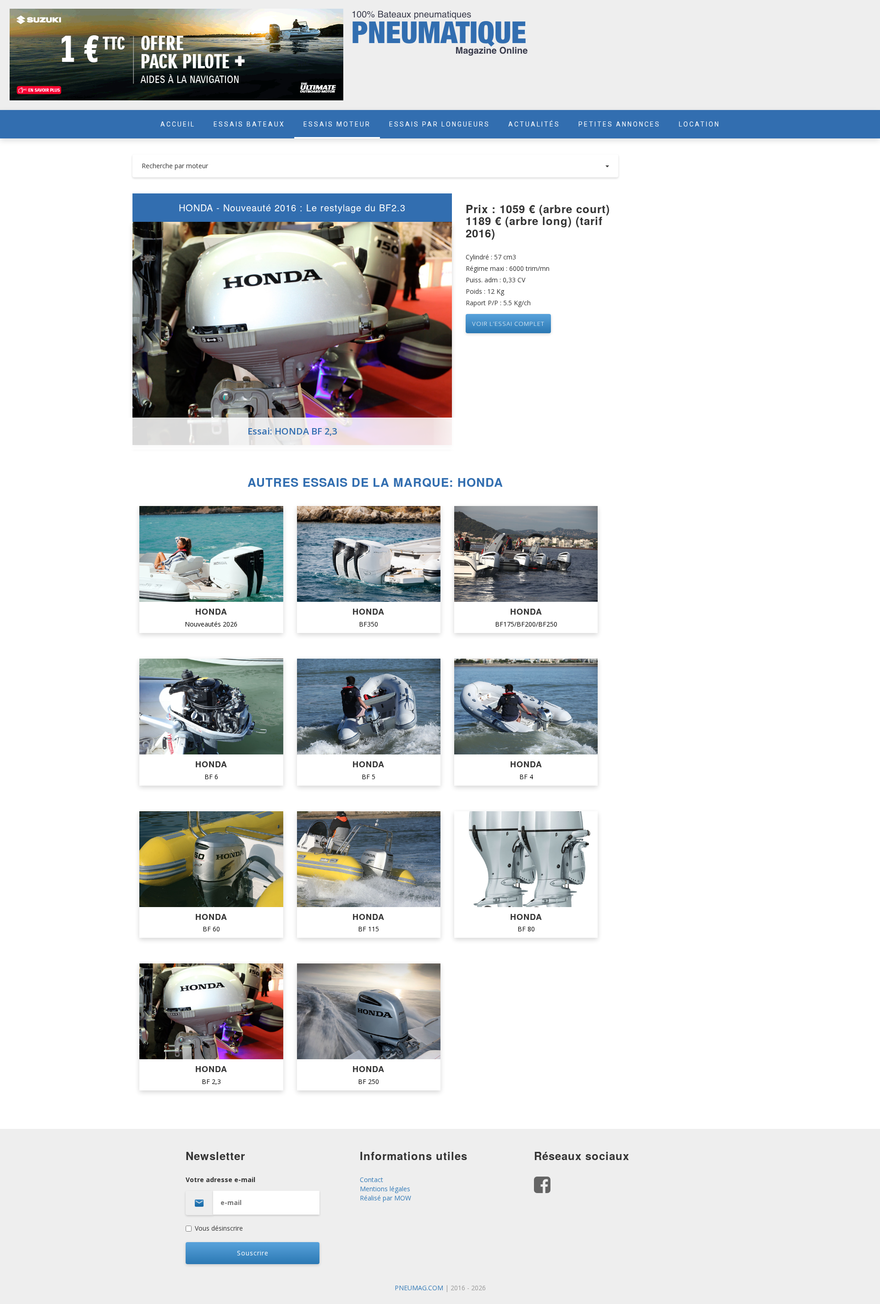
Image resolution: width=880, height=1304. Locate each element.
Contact (371, 1179)
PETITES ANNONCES (619, 124)
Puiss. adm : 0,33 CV (495, 279)
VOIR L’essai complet (508, 323)
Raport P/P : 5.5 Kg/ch (498, 302)
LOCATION (699, 124)
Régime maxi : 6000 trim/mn (508, 268)
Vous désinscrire (219, 1228)
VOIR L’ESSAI (211, 554)
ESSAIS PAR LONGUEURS (439, 124)
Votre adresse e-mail (220, 1179)
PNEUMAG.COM (419, 1287)
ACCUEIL (177, 124)
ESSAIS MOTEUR (337, 124)
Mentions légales (385, 1188)
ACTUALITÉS (534, 124)
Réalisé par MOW (385, 1198)
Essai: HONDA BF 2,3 (292, 431)
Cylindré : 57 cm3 (491, 257)
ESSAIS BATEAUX (249, 124)
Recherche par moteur (175, 165)
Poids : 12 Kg (485, 291)
